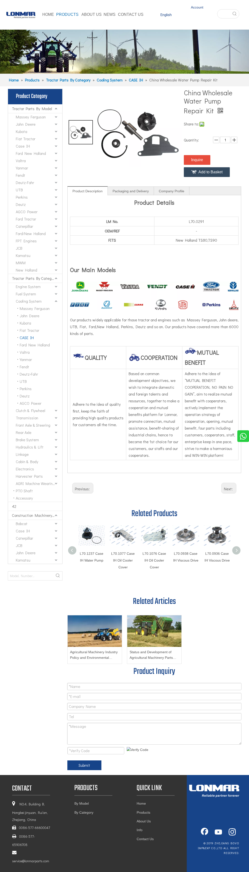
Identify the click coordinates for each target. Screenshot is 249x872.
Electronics (25, 468)
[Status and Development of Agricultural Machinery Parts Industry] (154, 631)
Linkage (22, 454)
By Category (83, 812)
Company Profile (171, 191)
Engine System (28, 286)
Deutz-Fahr (25, 182)
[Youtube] (218, 832)
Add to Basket (210, 172)
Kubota (21, 131)
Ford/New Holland (31, 233)
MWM (21, 262)
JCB (19, 248)
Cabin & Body (27, 461)
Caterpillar (24, 226)
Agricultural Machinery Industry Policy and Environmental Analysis (94, 655)
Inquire (197, 160)
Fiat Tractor (25, 138)
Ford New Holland (31, 153)
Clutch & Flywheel (30, 410)
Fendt (20, 175)
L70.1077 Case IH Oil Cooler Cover (123, 560)
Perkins (22, 197)
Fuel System (26, 293)
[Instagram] (232, 832)
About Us (144, 821)
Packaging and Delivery (131, 191)
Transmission (27, 417)
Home (141, 803)
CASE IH (27, 337)
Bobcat (21, 523)
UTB (19, 189)
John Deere (26, 124)
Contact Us (145, 839)
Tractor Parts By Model (32, 108)
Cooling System (29, 301)
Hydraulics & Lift (30, 446)
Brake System (27, 439)
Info (139, 830)
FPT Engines (26, 240)
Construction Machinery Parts (37, 515)
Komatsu (23, 255)
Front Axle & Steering (33, 425)
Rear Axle (23, 432)
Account (197, 7)
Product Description (87, 191)
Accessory (24, 498)
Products (143, 812)
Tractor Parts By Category (34, 278)
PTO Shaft (24, 490)
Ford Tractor (26, 218)
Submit (84, 765)
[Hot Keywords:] (234, 13)
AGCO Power (26, 211)
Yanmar (22, 167)
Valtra (21, 160)
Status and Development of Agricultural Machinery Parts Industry (151, 655)
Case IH (23, 146)
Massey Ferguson (31, 116)
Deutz (21, 204)
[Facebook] (204, 832)
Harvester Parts (29, 476)
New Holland (26, 270)
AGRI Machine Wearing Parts (39, 483)
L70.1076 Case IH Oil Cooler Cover (154, 560)
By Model (81, 803)
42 (14, 506)
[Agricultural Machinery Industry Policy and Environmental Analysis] (95, 631)
